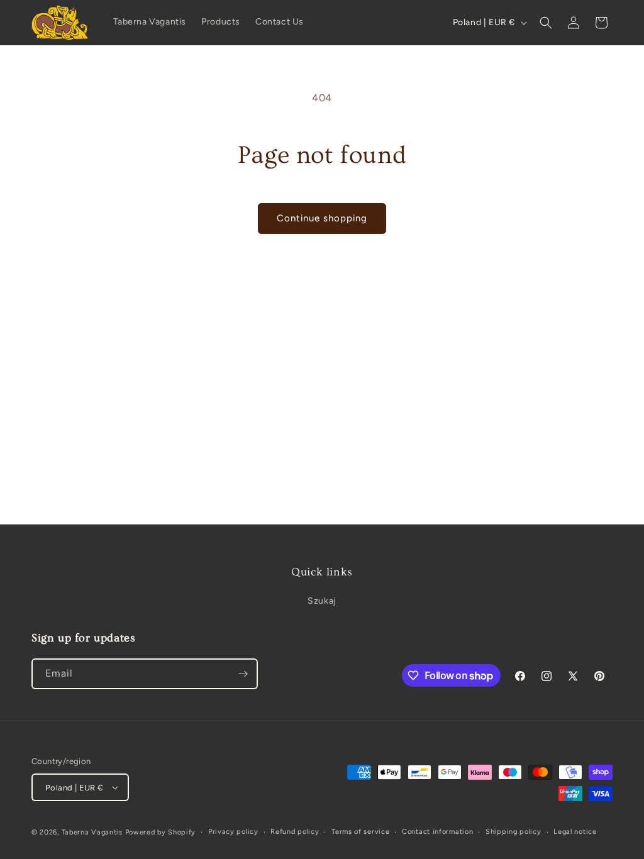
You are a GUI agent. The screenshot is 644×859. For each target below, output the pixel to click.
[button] (546, 22)
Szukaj (322, 601)
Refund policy (294, 832)
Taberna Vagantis (92, 832)
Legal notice (574, 832)
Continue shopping (322, 218)
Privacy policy (233, 832)
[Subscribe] (243, 673)
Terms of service (360, 832)
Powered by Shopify (160, 832)
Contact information (437, 832)
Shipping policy (513, 832)
